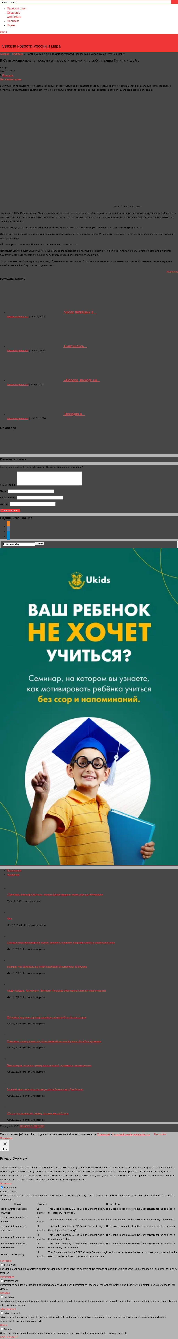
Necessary (10, 1187)
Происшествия (16, 8)
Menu (3, 31)
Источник (172, 271)
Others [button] (3, 1324)
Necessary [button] (6, 1183)
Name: (4, 491)
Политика (13, 21)
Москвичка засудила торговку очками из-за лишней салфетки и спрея (46, 1017)
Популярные (14, 870)
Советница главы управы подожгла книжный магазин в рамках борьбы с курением (54, 1041)
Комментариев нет (17, 316)
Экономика (14, 16)
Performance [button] (7, 1276)
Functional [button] (5, 1260)
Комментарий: (8, 484)
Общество (13, 12)
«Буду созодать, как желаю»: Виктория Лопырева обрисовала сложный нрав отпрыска (56, 990)
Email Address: (8, 497)
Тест (9, 918)
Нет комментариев (10, 79)
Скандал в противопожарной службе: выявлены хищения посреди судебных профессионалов (61, 942)
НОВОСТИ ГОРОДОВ (31, 41)
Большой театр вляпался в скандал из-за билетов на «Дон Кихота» (45, 1089)
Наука (11, 25)
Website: (5, 504)
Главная (4, 53)
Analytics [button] (5, 1292)
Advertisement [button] (8, 1308)
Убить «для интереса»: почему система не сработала (37, 1113)
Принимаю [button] (6, 1138)
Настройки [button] (160, 1134)
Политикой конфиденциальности (131, 1134)
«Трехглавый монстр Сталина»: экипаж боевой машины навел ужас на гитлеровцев (55, 894)
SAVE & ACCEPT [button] (9, 1337)
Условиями (103, 1134)
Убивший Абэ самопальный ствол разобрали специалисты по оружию (47, 966)
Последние (13, 874)
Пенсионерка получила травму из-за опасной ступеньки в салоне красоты (49, 1065)
